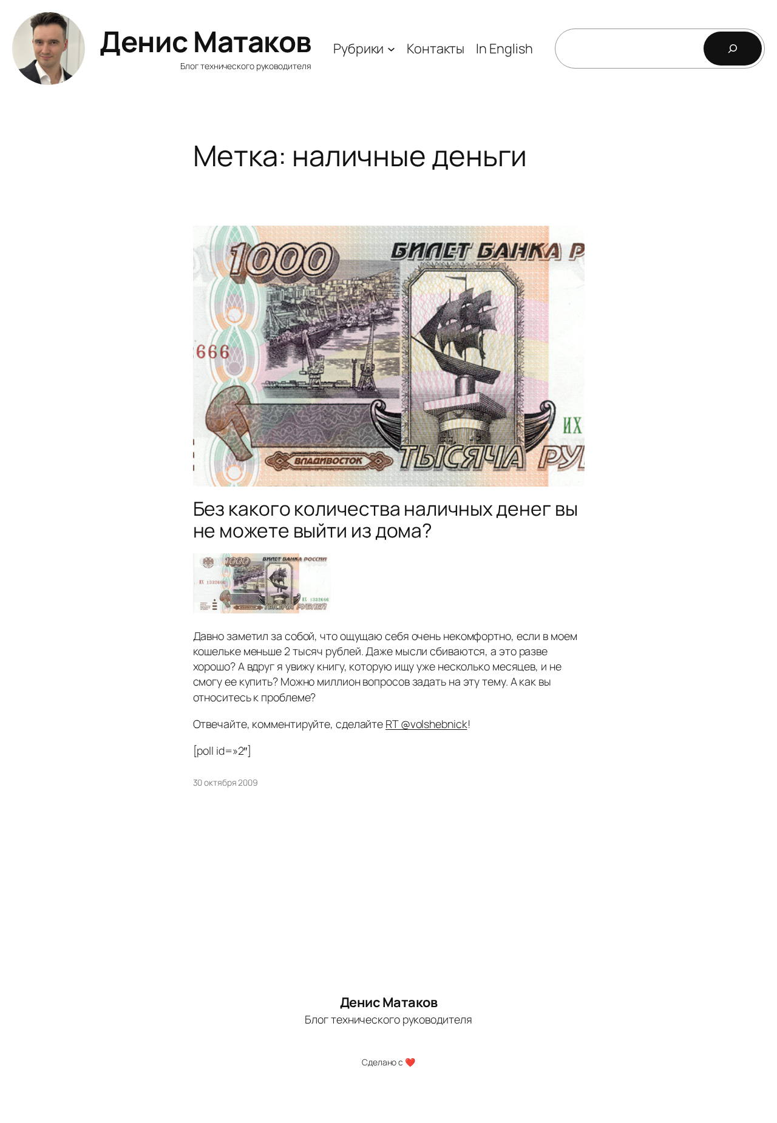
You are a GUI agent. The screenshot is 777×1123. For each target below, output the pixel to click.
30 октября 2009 (226, 782)
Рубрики (358, 48)
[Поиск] (733, 49)
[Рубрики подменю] (391, 48)
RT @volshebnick (426, 724)
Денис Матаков (205, 41)
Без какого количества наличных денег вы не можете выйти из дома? (385, 519)
